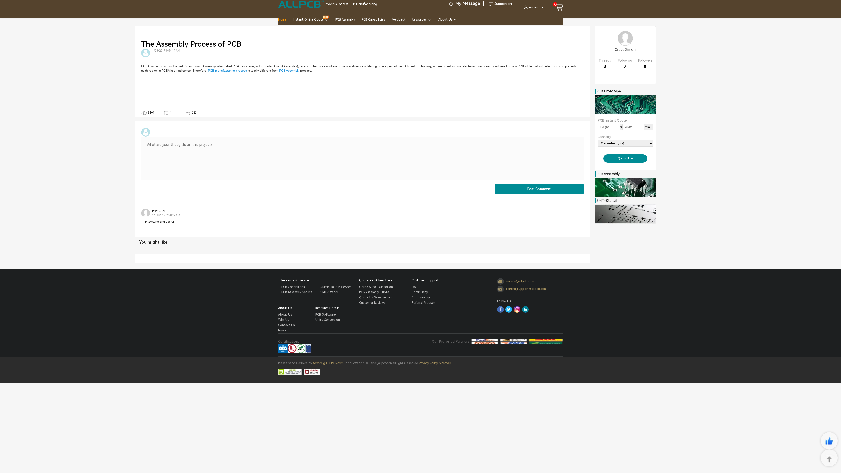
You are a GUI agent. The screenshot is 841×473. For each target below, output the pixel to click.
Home (282, 19)
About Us (445, 19)
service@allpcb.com (520, 281)
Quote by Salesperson (375, 297)
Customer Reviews (372, 302)
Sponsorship (421, 297)
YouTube (525, 309)
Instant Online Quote (308, 19)
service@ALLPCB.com (328, 363)
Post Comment (539, 189)
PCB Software (325, 314)
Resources (419, 19)
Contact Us (286, 325)
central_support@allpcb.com (526, 288)
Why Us (283, 319)
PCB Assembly (345, 19)
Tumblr (517, 309)
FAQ (414, 287)
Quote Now (625, 158)
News (282, 330)
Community (420, 292)
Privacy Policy (428, 363)
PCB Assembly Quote (374, 292)
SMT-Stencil (329, 292)
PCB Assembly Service (296, 292)
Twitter (508, 309)
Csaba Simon (625, 50)
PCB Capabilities (373, 19)
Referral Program (423, 302)
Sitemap (445, 363)
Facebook (500, 309)
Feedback (398, 19)
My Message (467, 3)
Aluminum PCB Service (336, 287)
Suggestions (503, 3)
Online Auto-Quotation (376, 287)
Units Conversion (327, 319)
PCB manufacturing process (227, 70)
